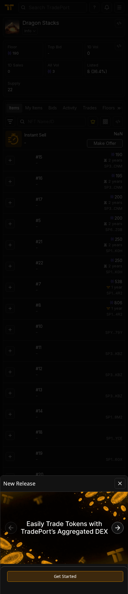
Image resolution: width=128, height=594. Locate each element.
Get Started (65, 576)
